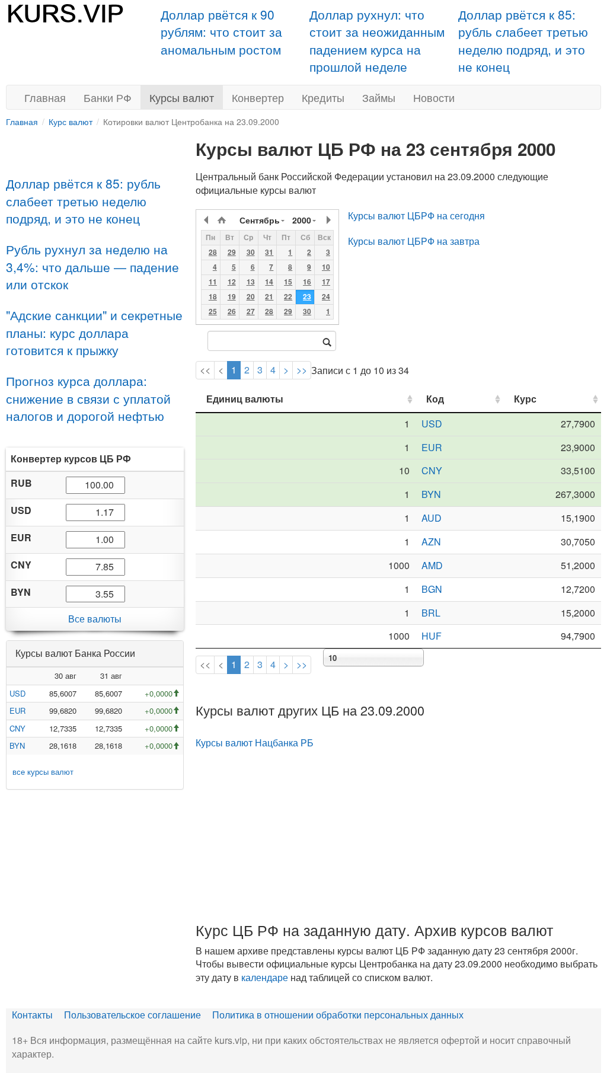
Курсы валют (181, 97)
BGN (431, 589)
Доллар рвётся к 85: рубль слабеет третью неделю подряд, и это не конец (523, 40)
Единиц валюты (244, 398)
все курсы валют (43, 771)
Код (435, 398)
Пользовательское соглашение (132, 1014)
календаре (264, 977)
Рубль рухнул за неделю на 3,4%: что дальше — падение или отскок (92, 266)
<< (205, 369)
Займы (378, 97)
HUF (431, 636)
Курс (525, 398)
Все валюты (95, 618)
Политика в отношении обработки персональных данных (338, 1014)
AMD (432, 565)
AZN (431, 541)
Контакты (32, 1014)
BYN (17, 745)
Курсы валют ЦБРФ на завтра (414, 241)
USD (17, 693)
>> (301, 369)
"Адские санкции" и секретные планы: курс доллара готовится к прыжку (94, 332)
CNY (17, 728)
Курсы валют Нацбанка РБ (255, 742)
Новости (434, 97)
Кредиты (323, 97)
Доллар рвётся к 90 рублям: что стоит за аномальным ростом (221, 31)
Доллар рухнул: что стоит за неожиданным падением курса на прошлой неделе (377, 40)
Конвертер (258, 97)
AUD (431, 518)
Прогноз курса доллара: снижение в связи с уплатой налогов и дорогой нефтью (88, 398)
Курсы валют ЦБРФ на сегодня (416, 215)
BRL (430, 612)
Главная (45, 97)
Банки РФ (108, 97)
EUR (17, 710)
